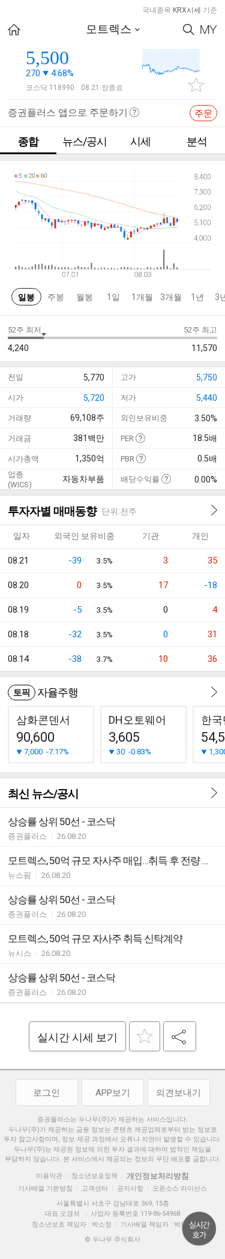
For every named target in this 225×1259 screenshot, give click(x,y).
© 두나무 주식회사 (112, 1239)
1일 (113, 297)
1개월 (142, 297)
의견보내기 (178, 1092)
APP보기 (112, 1092)
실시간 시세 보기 (77, 1037)
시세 (140, 141)
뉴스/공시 (84, 141)
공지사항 (130, 1188)
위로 (199, 1229)
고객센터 (95, 1188)
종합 (28, 141)
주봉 (55, 297)
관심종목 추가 (196, 85)
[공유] (179, 1036)
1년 (197, 297)
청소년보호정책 (94, 1176)
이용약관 (49, 1176)
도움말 (140, 438)
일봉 (26, 297)
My (208, 29)
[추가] (144, 1036)
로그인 (46, 1092)
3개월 (171, 297)
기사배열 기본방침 (45, 1188)
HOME (14, 29)
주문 (203, 113)
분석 (197, 141)
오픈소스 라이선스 (179, 1188)
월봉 (84, 297)
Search (188, 29)
